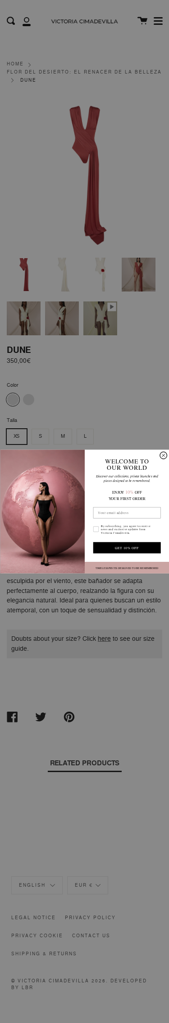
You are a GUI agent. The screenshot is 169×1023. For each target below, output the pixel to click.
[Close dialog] (163, 455)
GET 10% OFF (127, 548)
